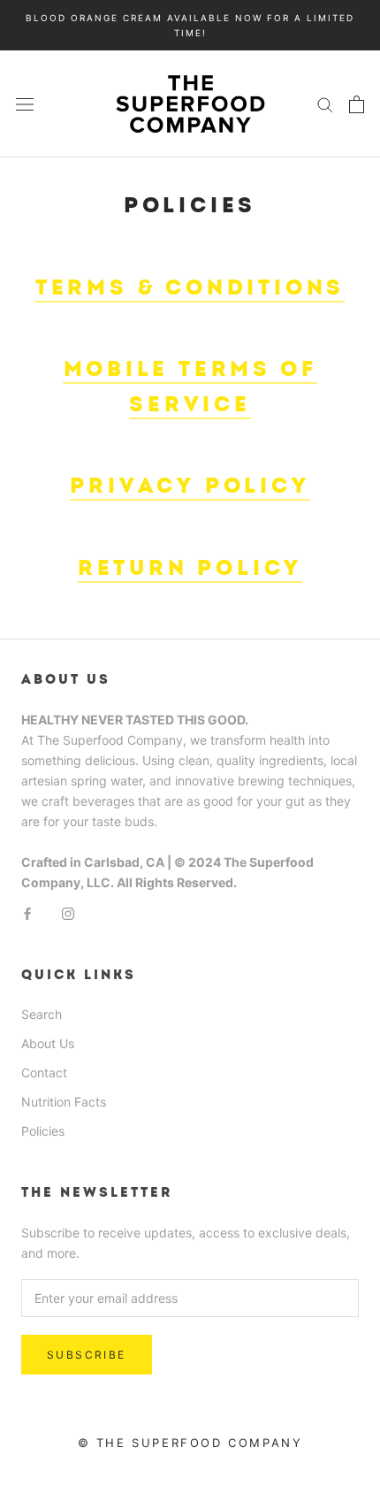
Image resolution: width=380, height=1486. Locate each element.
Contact (44, 1072)
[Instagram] (68, 912)
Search (41, 1014)
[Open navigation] (25, 104)
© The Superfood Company (190, 1443)
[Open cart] (356, 104)
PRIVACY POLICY (189, 486)
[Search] (325, 103)
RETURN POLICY (190, 568)
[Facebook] (27, 912)
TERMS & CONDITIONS (190, 288)
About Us (47, 1043)
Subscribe (86, 1354)
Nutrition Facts (63, 1101)
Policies (43, 1130)
